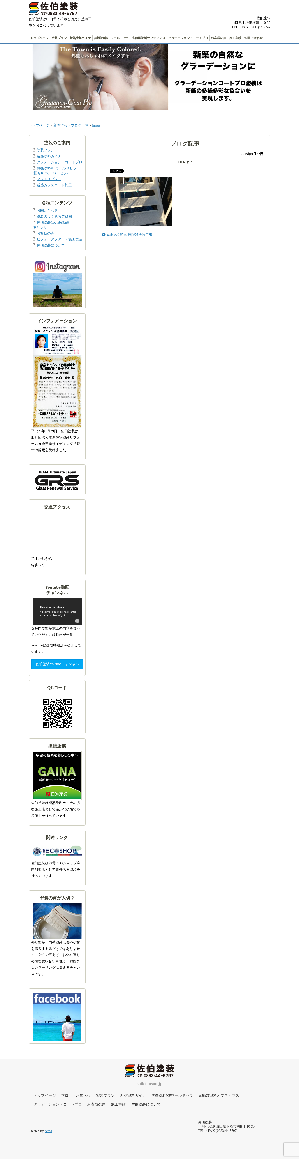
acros (48, 1131)
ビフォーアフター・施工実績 (59, 239)
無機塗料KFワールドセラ (111, 38)
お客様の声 (218, 38)
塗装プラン (59, 38)
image (96, 125)
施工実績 (235, 38)
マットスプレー (49, 179)
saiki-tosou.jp (149, 1083)
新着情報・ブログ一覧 (70, 125)
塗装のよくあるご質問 (54, 216)
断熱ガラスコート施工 (54, 185)
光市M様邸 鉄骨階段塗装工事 (129, 235)
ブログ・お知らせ (76, 1096)
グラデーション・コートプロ (188, 38)
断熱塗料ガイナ (80, 38)
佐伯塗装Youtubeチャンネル (57, 664)
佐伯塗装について (51, 245)
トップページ (39, 38)
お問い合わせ (253, 38)
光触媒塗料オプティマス (148, 38)
